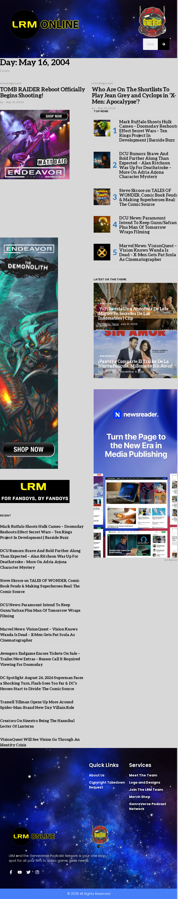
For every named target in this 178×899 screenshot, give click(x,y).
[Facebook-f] (11, 872)
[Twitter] (28, 872)
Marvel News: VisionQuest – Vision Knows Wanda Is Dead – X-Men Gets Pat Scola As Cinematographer (38, 635)
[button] (72, 42)
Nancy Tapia (110, 324)
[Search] (163, 44)
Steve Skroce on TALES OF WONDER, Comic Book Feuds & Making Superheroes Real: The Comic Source (40, 586)
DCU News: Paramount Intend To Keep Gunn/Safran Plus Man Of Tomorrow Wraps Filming (40, 610)
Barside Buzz (108, 304)
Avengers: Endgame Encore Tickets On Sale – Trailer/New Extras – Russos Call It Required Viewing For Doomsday (40, 659)
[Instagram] (37, 872)
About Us (97, 775)
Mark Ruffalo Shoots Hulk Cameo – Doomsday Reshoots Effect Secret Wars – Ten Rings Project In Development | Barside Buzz (42, 532)
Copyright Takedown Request (107, 785)
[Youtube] (20, 872)
